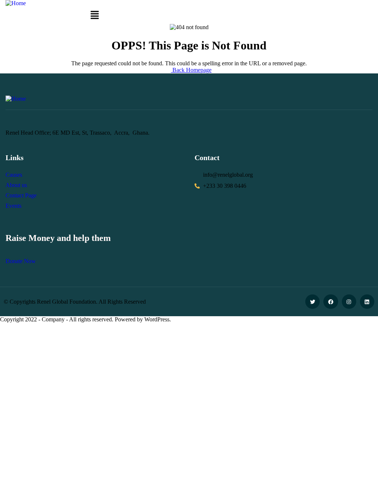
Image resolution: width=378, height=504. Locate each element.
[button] (94, 15)
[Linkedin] (367, 301)
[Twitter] (312, 301)
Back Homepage (191, 70)
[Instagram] (349, 301)
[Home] (16, 3)
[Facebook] (330, 301)
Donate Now (21, 261)
